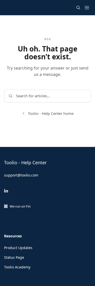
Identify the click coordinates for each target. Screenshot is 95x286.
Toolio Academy (17, 267)
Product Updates (18, 247)
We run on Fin (20, 206)
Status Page (14, 257)
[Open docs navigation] (87, 7)
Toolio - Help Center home (50, 113)
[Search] (78, 7)
